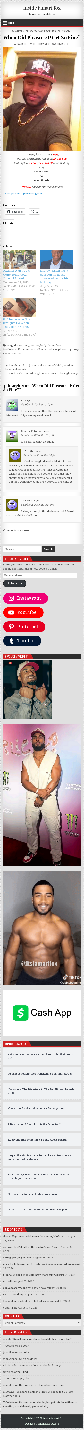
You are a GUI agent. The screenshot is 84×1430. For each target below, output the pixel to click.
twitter (16, 353)
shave (7, 353)
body (43, 345)
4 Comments (61, 44)
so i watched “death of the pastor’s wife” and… (31, 1247)
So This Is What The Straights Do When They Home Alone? (17, 323)
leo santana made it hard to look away (26, 1301)
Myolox (8, 1391)
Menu (11, 23)
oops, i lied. (10, 1307)
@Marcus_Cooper (27, 345)
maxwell (35, 349)
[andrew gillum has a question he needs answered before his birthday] (56, 259)
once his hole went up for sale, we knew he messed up (37, 1264)
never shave (49, 349)
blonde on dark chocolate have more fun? (29, 1274)
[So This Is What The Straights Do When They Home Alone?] (19, 307)
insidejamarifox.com (16, 349)
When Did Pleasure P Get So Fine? (41, 37)
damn (51, 345)
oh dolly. (8, 1281)
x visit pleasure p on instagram (22, 193)
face (58, 345)
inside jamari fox (42, 7)
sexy (76, 349)
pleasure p (65, 349)
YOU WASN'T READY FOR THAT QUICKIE (51, 30)
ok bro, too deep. (13, 1294)
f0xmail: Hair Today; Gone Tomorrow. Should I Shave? (17, 274)
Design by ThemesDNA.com (42, 1423)
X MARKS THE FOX (23, 30)
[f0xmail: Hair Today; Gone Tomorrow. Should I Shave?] (19, 259)
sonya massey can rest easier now (24, 1287)
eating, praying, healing (17, 1257)
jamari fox (22, 44)
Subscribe (15, 583)
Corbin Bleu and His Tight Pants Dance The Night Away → (45, 373)
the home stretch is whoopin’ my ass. (42, 1385)
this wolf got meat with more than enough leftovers (35, 1236)
